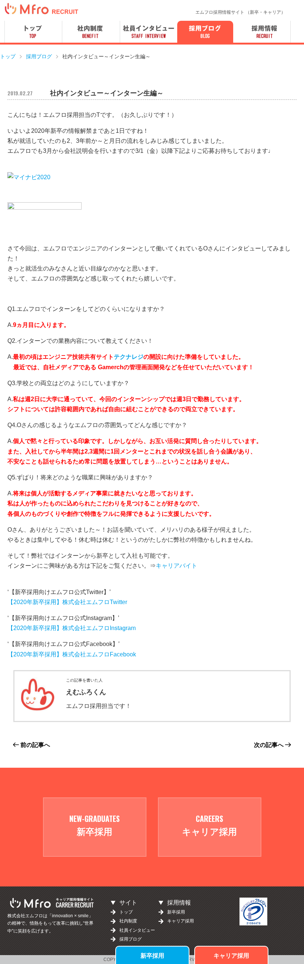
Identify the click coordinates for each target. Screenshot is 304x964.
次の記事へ (269, 745)
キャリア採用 (231, 955)
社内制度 (128, 921)
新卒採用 (152, 955)
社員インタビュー (137, 930)
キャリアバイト (176, 566)
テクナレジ (128, 357)
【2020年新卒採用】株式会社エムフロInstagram (71, 628)
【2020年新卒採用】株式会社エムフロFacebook (71, 654)
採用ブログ (130, 939)
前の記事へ (34, 745)
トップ (126, 912)
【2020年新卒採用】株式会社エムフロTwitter (67, 602)
